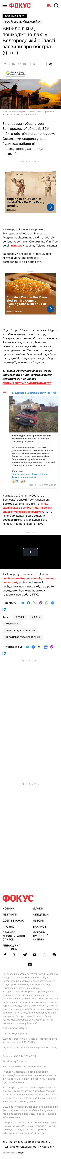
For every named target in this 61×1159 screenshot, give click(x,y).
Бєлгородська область (21, 630)
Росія (20, 617)
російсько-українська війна (23, 637)
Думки (38, 908)
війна (37, 617)
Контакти (48, 1146)
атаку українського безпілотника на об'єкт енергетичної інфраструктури (27, 507)
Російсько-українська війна (22, 22)
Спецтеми (41, 914)
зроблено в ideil (13, 1153)
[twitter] (15, 955)
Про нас (9, 926)
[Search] (56, 5)
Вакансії (39, 926)
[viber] (44, 955)
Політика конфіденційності (21, 1146)
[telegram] (25, 955)
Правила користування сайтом (14, 936)
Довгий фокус (13, 920)
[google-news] (54, 955)
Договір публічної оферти (40, 936)
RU (49, 5)
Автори (38, 920)
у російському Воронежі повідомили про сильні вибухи (29, 578)
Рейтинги (10, 914)
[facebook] (5, 955)
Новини (8, 908)
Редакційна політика (11, 947)
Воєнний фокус (14, 16)
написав (16, 245)
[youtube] (34, 955)
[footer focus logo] (18, 898)
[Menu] (5, 5)
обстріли (12, 623)
